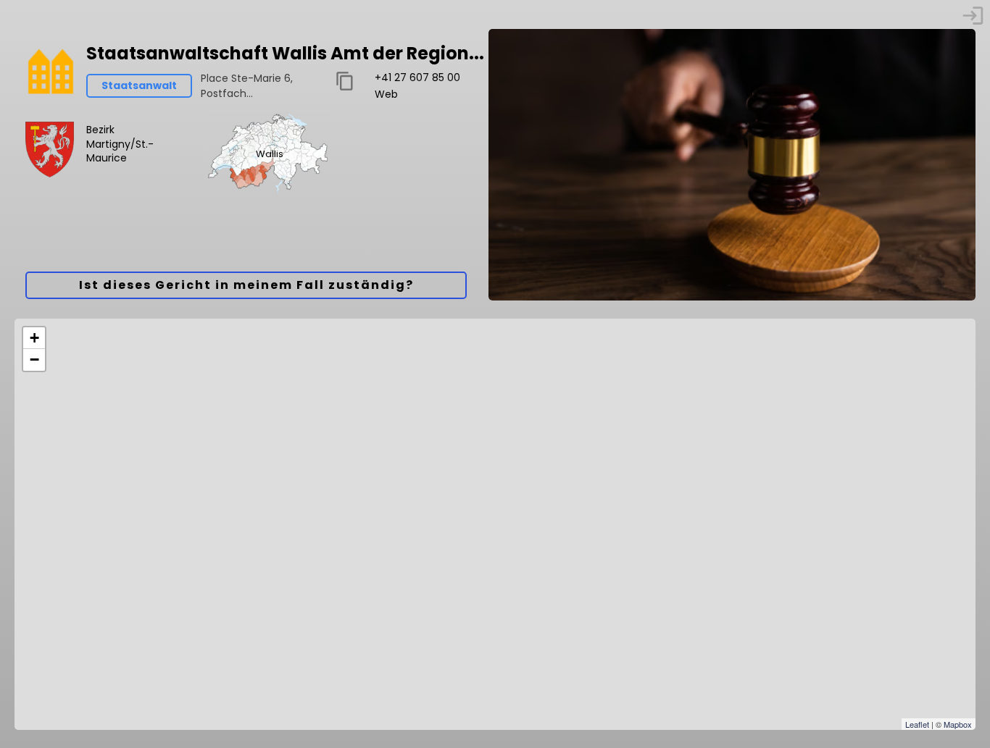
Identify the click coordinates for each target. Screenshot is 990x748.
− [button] (34, 359)
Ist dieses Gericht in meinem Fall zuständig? (246, 285)
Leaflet (917, 724)
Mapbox (958, 724)
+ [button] (34, 338)
